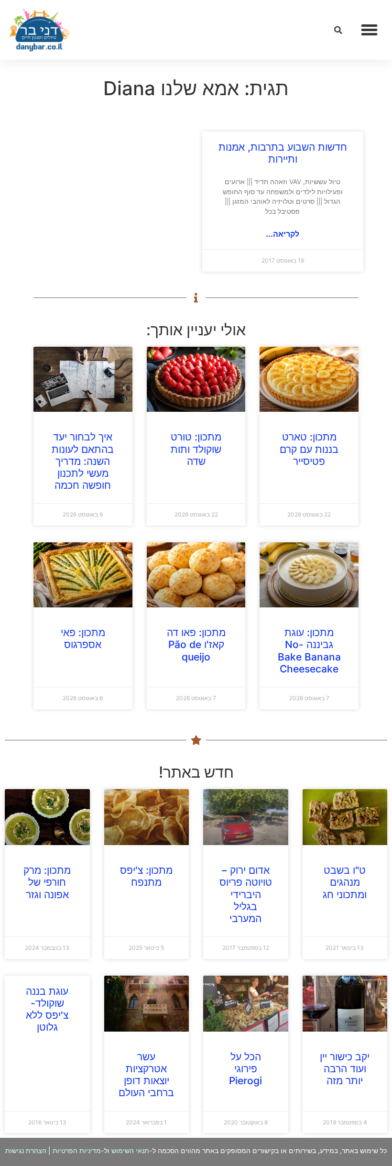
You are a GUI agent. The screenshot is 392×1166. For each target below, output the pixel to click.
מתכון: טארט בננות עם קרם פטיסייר (309, 449)
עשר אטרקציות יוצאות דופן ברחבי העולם (146, 1075)
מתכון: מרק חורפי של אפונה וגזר (47, 882)
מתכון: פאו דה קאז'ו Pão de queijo (196, 644)
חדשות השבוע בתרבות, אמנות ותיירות (282, 153)
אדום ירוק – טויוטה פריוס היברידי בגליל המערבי (245, 894)
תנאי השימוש (130, 1150)
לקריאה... (282, 234)
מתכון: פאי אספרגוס (83, 638)
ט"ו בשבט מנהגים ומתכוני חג (345, 882)
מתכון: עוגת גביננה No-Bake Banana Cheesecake (309, 651)
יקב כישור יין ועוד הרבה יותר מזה (345, 1069)
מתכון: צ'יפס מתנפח (146, 876)
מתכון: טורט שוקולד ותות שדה (196, 449)
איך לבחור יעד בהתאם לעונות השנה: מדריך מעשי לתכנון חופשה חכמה (83, 461)
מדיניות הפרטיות (77, 1150)
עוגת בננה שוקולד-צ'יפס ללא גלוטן (47, 1009)
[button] (369, 30)
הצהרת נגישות (25, 1150)
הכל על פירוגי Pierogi (245, 1069)
